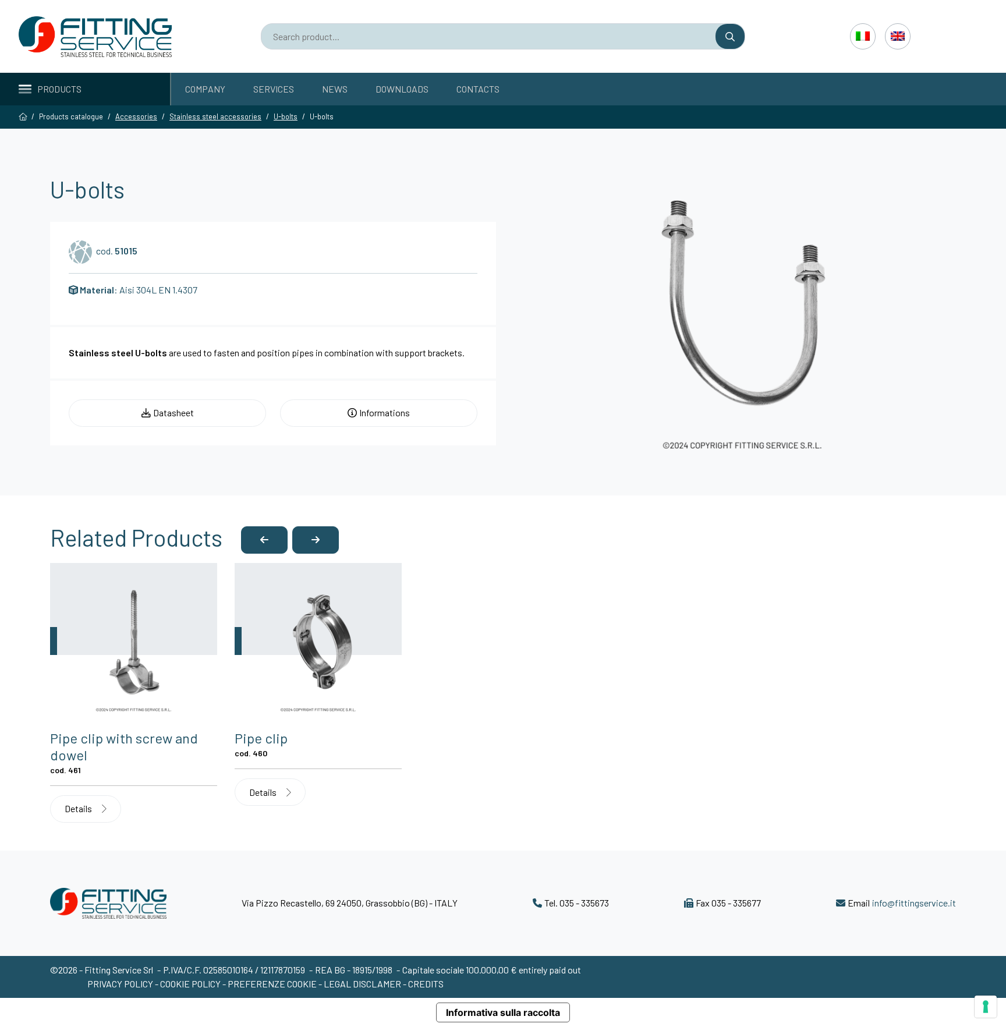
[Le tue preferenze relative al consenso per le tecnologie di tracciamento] (986, 1007)
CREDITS (426, 983)
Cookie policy (191, 983)
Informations (384, 412)
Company (205, 88)
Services (273, 88)
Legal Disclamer (362, 983)
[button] (264, 540)
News (335, 88)
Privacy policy (121, 983)
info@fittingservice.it (914, 902)
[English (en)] (898, 36)
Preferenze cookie (272, 983)
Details (79, 808)
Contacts (478, 88)
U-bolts (285, 116)
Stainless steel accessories (215, 116)
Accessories (136, 116)
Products (59, 88)
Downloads (402, 88)
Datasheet (173, 412)
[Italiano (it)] (863, 36)
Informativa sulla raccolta (503, 1012)
